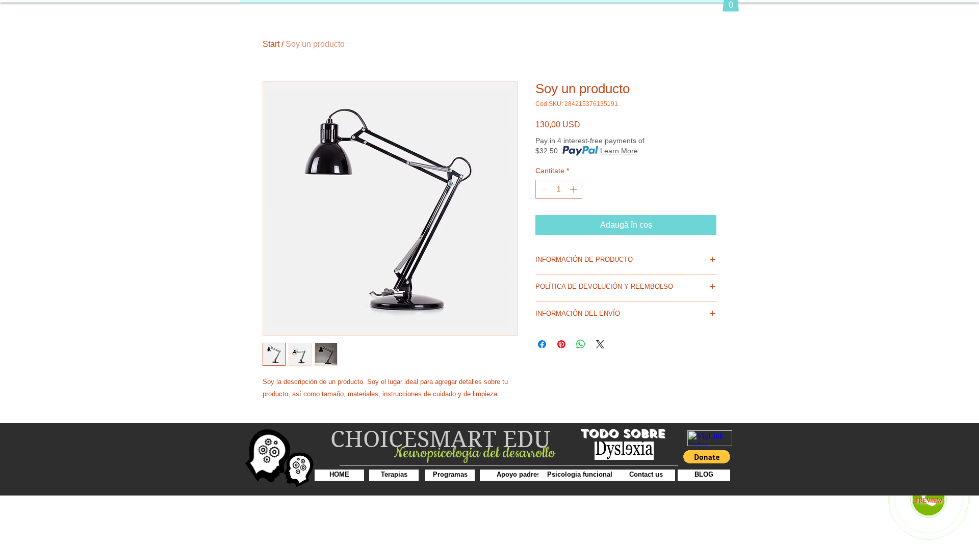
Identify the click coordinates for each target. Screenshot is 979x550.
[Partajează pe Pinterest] (561, 344)
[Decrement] (543, 189)
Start (271, 44)
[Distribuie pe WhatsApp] (581, 344)
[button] (706, 456)
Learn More (619, 151)
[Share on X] (600, 344)
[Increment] (574, 189)
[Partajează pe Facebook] (542, 344)
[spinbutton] (559, 189)
